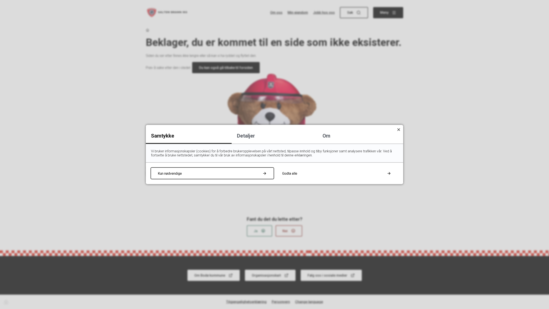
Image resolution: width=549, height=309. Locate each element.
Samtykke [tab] (162, 136)
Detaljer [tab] (246, 136)
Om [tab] (326, 136)
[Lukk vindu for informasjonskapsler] (398, 129)
